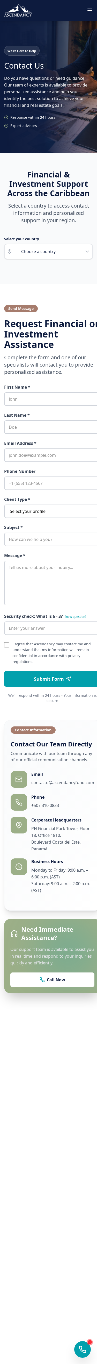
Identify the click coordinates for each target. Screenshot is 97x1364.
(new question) (75, 617)
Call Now (56, 980)
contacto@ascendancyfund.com (62, 782)
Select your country (21, 238)
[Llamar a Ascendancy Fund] (82, 1349)
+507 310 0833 (45, 805)
